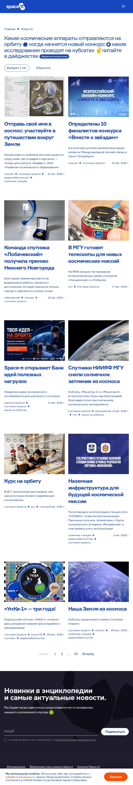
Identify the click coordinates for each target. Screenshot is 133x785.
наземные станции (15, 181)
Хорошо (116, 777)
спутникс (10, 638)
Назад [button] (43, 654)
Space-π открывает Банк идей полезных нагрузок (34, 374)
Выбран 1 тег (17, 68)
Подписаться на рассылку (54, 56)
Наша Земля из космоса (97, 609)
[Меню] (123, 6)
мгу (70, 286)
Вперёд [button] (88, 654)
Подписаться (115, 731)
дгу (33, 506)
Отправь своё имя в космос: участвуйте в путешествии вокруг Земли (29, 134)
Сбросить (43, 68)
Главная (9, 29)
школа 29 (36, 634)
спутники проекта (29, 173)
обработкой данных (19, 777)
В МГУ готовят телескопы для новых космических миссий (95, 254)
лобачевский (12, 297)
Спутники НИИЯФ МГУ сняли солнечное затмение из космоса (95, 374)
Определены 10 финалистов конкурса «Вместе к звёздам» (94, 130)
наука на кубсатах (15, 409)
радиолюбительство (16, 177)
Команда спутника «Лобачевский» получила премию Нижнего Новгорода (29, 257)
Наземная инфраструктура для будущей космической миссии (95, 491)
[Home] (15, 6)
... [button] (69, 654)
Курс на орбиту (22, 481)
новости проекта (14, 402)
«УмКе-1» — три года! (29, 609)
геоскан (9, 173)
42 (76, 654)
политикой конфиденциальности (75, 739)
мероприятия (103, 410)
